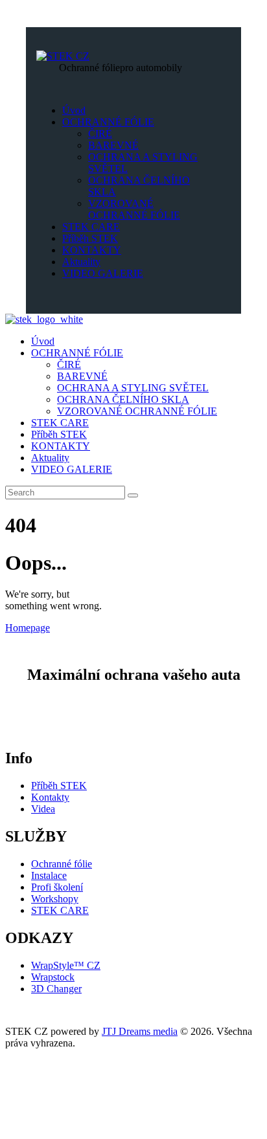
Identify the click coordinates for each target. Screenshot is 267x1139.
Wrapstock (53, 976)
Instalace (49, 875)
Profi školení (57, 887)
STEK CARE (60, 910)
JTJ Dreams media (140, 1031)
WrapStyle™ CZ (65, 965)
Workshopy (54, 898)
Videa (43, 808)
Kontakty (50, 797)
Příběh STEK (59, 785)
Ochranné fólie (61, 863)
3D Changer (56, 988)
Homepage (27, 627)
